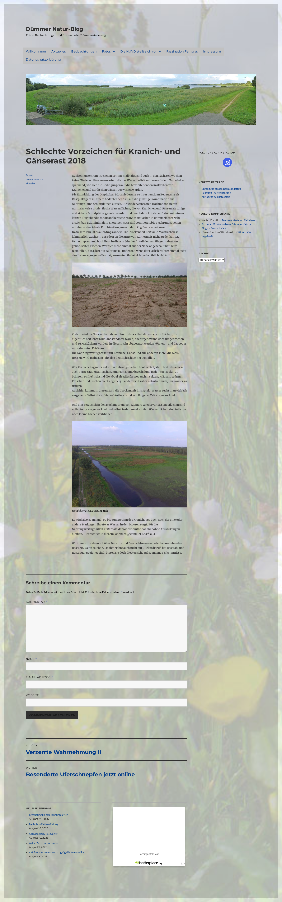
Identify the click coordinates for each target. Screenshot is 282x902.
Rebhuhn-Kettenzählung (43, 824)
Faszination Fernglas (182, 51)
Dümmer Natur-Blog (54, 29)
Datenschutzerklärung (43, 59)
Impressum (212, 51)
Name (31, 659)
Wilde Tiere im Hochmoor (44, 843)
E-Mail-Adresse (39, 677)
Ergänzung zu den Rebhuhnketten (48, 814)
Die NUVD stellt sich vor (138, 51)
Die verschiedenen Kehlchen (238, 220)
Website (32, 695)
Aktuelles (58, 51)
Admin (29, 175)
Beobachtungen (84, 51)
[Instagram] (227, 162)
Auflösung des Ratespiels (43, 833)
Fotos (106, 51)
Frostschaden (218, 228)
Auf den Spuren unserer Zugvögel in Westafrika (56, 852)
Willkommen (36, 51)
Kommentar (36, 601)
